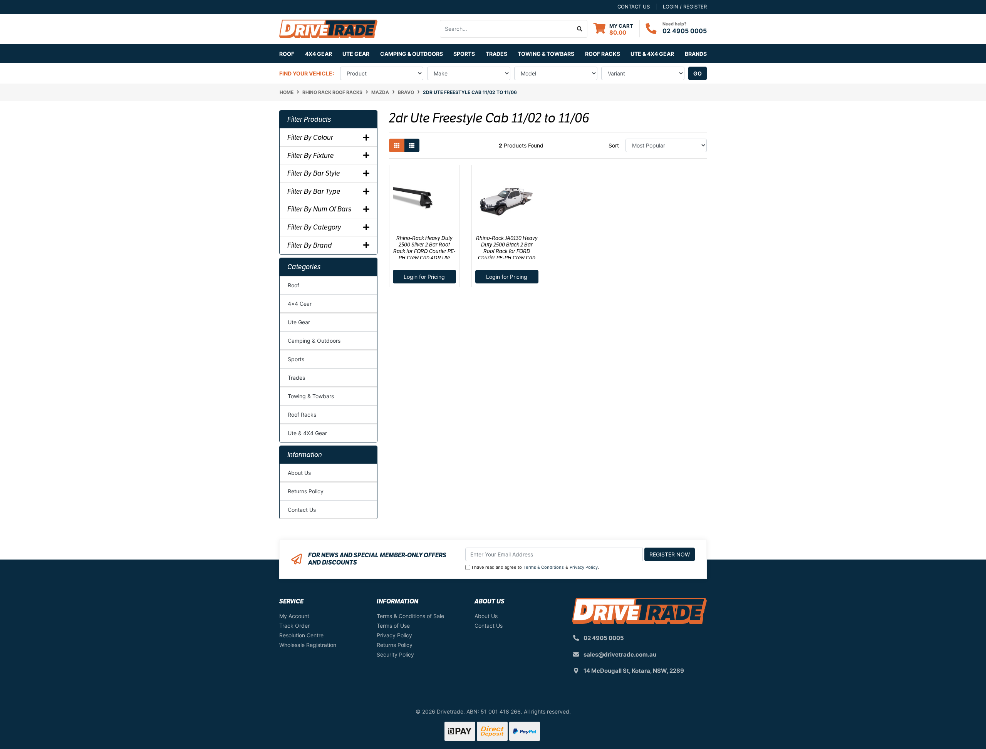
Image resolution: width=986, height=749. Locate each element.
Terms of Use (393, 625)
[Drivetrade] (328, 28)
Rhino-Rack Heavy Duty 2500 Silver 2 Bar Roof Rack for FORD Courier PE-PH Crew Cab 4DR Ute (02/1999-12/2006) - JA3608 (424, 251)
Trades (296, 377)
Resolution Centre (301, 635)
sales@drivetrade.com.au (620, 654)
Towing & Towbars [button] (546, 53)
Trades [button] (496, 53)
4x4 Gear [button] (318, 53)
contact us (633, 6)
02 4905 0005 (684, 31)
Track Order (294, 625)
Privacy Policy (584, 567)
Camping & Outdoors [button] (411, 53)
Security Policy (395, 654)
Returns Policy (306, 491)
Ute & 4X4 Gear (307, 433)
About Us (299, 472)
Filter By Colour (310, 137)
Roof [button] (286, 53)
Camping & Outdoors (314, 340)
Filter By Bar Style (313, 173)
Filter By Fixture (310, 155)
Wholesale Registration (307, 645)
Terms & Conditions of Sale (410, 616)
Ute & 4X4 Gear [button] (652, 53)
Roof (293, 285)
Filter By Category (314, 227)
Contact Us (302, 509)
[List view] (411, 145)
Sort (614, 145)
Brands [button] (696, 53)
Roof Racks (302, 414)
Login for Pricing (424, 276)
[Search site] (579, 29)
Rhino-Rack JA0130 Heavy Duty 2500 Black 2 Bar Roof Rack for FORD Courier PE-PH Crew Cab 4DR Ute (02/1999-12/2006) (506, 251)
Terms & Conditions (543, 567)
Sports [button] (464, 53)
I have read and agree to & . (535, 567)
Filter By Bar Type (313, 191)
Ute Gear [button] (355, 53)
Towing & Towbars (311, 396)
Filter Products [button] (309, 119)
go (697, 73)
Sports (296, 359)
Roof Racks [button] (602, 53)
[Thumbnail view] (396, 145)
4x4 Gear (300, 303)
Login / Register (685, 6)
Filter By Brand (309, 245)
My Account (294, 616)
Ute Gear (299, 322)
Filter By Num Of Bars (319, 209)
